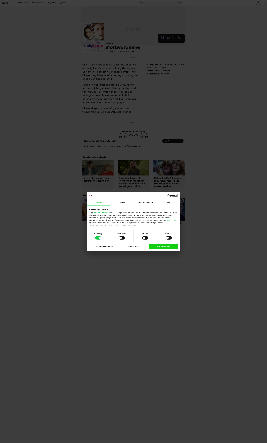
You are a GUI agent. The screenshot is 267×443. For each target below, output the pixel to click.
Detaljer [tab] (122, 202)
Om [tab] (168, 202)
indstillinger (172, 220)
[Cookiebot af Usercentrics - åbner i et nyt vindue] (169, 195)
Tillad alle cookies (163, 246)
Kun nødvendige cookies (103, 246)
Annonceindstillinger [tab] (145, 202)
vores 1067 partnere (101, 213)
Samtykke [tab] (98, 202)
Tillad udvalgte (133, 246)
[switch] (122, 238)
